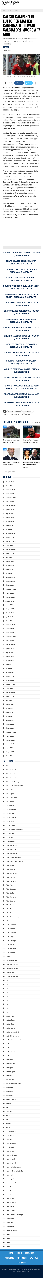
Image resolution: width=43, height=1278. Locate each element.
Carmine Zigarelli (28, 411)
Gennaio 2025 (10, 538)
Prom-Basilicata (11, 1155)
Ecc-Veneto (9, 1092)
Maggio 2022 (10, 661)
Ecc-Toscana (10, 1080)
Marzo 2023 (9, 621)
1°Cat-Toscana (10, 826)
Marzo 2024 (9, 573)
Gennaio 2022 (10, 677)
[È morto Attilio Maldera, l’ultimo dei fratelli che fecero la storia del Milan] (31, 432)
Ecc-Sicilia (9, 1076)
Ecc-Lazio (9, 1044)
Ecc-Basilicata (10, 1020)
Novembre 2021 (11, 684)
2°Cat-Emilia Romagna (13, 857)
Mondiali (8, 1123)
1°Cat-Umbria (10, 834)
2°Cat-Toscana (11, 897)
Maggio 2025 (10, 522)
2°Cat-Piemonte (11, 881)
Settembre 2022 (11, 645)
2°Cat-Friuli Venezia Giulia (14, 861)
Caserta (6, 414)
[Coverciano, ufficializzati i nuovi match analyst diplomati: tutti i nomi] (11, 432)
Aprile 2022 (9, 665)
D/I (7, 1012)
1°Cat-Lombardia (11, 798)
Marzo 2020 (9, 756)
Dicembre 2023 (10, 585)
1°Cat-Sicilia (10, 822)
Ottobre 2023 (10, 593)
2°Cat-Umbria (10, 901)
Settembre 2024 (11, 549)
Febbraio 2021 (10, 720)
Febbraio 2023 (10, 625)
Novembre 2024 (11, 542)
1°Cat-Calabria (11, 774)
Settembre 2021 (11, 692)
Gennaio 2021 (10, 724)
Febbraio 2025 (10, 534)
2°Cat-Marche (10, 877)
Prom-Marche (10, 1187)
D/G (7, 1004)
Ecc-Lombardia (11, 1052)
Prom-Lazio (9, 1175)
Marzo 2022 (9, 669)
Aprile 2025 (9, 526)
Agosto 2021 (10, 696)
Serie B (8, 1239)
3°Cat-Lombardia (11, 925)
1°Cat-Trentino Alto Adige (14, 830)
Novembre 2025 (11, 498)
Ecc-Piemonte (10, 1064)
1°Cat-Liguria (10, 794)
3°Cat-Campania (11, 913)
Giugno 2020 (10, 752)
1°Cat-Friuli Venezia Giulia (14, 786)
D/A (7, 980)
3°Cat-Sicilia (10, 945)
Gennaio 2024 (10, 581)
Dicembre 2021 (10, 681)
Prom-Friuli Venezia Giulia (14, 1171)
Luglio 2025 (9, 514)
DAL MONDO (22, 1262)
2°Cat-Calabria (11, 849)
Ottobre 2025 (10, 502)
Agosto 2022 (10, 649)
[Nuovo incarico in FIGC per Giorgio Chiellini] (11, 454)
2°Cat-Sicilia (10, 893)
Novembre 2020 (11, 732)
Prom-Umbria (10, 1219)
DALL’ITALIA (34, 1258)
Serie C (8, 1243)
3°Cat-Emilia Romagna (13, 917)
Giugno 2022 (10, 657)
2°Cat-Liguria (10, 869)
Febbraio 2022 (10, 673)
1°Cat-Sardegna (11, 818)
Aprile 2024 (9, 569)
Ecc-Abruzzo (10, 1016)
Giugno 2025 (10, 518)
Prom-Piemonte (11, 1195)
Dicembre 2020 (10, 728)
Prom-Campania (11, 1163)
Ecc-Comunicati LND (12, 1032)
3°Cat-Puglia (10, 937)
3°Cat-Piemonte (11, 933)
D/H (7, 1008)
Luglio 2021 (9, 700)
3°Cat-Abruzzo (11, 909)
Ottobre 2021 (10, 688)
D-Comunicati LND (12, 976)
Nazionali (9, 1139)
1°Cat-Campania (11, 778)
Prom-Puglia (10, 1199)
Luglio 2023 (9, 605)
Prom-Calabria (11, 1159)
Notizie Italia (27, 427)
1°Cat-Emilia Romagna (13, 782)
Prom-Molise (10, 1191)
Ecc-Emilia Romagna (12, 1036)
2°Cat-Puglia (10, 885)
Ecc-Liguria (9, 1048)
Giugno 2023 (10, 609)
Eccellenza (9, 1096)
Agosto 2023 (10, 601)
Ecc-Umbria (9, 1088)
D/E (7, 996)
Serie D (8, 1246)
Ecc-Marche (9, 1056)
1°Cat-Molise (10, 806)
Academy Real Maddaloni (14, 411)
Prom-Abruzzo (10, 1151)
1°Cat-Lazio (9, 790)
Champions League (12, 969)
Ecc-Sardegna (10, 1072)
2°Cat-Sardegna (11, 889)
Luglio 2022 (9, 653)
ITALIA (8, 1115)
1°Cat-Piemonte (11, 810)
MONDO (8, 1127)
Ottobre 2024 (10, 545)
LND (7, 1119)
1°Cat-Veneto (10, 838)
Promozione (10, 1227)
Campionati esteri (12, 965)
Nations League (11, 1131)
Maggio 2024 (10, 565)
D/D (7, 992)
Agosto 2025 (10, 510)
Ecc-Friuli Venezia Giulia (14, 1040)
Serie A (8, 1235)
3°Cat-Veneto (10, 953)
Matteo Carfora (8, 417)
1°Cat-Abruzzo (10, 766)
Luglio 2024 (10, 557)
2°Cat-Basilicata (11, 845)
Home (11, 1253)
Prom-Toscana (10, 1211)
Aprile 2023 (9, 617)
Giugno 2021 (10, 704)
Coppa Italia (10, 973)
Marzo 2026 (9, 486)
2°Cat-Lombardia (11, 873)
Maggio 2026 (10, 482)
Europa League (11, 1100)
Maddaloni (28, 414)
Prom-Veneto (10, 1223)
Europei (8, 1104)
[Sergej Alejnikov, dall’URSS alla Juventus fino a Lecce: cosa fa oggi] (31, 454)
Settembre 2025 (11, 506)
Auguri (8, 957)
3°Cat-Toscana (11, 949)
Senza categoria (11, 1231)
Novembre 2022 (11, 637)
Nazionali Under (11, 1143)
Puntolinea (26, 1271)
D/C (7, 988)
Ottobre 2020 (10, 736)
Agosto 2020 (10, 744)
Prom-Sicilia (10, 1207)
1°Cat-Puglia (10, 814)
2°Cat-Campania (11, 853)
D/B (7, 984)
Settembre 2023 (11, 597)
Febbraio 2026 (10, 490)
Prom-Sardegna (11, 1203)
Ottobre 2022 (10, 641)
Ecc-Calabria (10, 1024)
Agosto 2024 (10, 553)
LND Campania (19, 414)
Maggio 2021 (10, 708)
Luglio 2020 (9, 748)
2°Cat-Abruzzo (11, 841)
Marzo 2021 (9, 716)
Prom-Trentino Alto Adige (14, 1215)
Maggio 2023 (10, 613)
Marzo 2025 (9, 530)
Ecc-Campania (10, 1028)
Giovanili (6, 47)
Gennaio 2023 (10, 629)
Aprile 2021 (9, 712)
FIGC (12, 414)
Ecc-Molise (9, 1060)
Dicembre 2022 (10, 633)
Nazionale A (10, 1135)
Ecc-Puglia (9, 1068)
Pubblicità (37, 1269)
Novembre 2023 (11, 589)
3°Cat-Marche (10, 929)
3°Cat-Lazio (10, 921)
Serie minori (22, 1258)
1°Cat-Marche (10, 802)
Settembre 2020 (11, 740)
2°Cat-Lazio (10, 865)
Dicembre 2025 (10, 494)
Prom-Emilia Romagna (13, 1167)
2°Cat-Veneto (10, 905)
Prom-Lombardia (11, 1183)
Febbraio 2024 (10, 577)
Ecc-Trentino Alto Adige (13, 1084)
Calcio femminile (11, 961)
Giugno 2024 (10, 561)
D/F (7, 1000)
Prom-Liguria (10, 1179)
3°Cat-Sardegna (11, 941)
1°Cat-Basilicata (11, 770)
